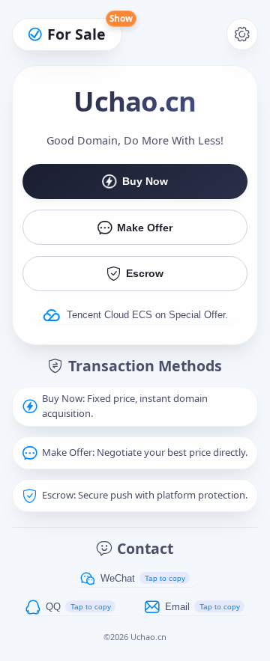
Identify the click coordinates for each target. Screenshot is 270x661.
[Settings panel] (242, 34)
